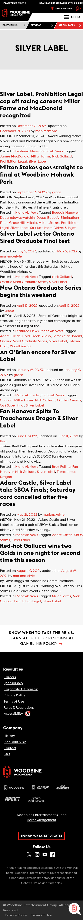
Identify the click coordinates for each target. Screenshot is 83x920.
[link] (16, 13)
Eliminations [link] (70, 217)
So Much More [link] (41, 228)
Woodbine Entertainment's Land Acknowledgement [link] (41, 817)
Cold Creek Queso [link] (36, 336)
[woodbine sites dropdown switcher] (79, 8)
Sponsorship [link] (13, 683)
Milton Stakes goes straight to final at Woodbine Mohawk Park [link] (41, 174)
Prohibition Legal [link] (13, 161)
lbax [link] (3, 441)
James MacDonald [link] (14, 156)
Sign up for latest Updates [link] (41, 835)
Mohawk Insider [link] (27, 395)
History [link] (9, 736)
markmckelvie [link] (46, 131)
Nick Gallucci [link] (62, 156)
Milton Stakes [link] (49, 222)
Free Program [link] (64, 8)
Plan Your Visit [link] (15, 742)
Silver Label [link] (38, 161)
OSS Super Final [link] (12, 405)
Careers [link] (10, 677)
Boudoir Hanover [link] (65, 212)
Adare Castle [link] (10, 336)
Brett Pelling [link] (61, 466)
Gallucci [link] (6, 400)
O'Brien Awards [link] (69, 400)
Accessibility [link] (13, 713)
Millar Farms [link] (40, 156)
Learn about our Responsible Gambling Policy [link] (41, 638)
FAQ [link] (7, 754)
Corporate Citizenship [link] (21, 689)
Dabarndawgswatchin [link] (17, 217)
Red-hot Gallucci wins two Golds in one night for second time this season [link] (40, 553)
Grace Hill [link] (17, 222)
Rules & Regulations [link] (19, 707)
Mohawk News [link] (51, 151)
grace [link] (56, 192)
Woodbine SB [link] (20, 346)
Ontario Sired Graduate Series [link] (23, 282)
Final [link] (3, 222)
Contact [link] (10, 748)
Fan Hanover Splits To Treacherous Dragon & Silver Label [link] (39, 418)
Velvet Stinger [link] (65, 228)
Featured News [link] (27, 151)
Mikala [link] (31, 222)
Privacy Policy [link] (14, 695)
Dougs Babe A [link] (47, 217)
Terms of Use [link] (14, 701)
